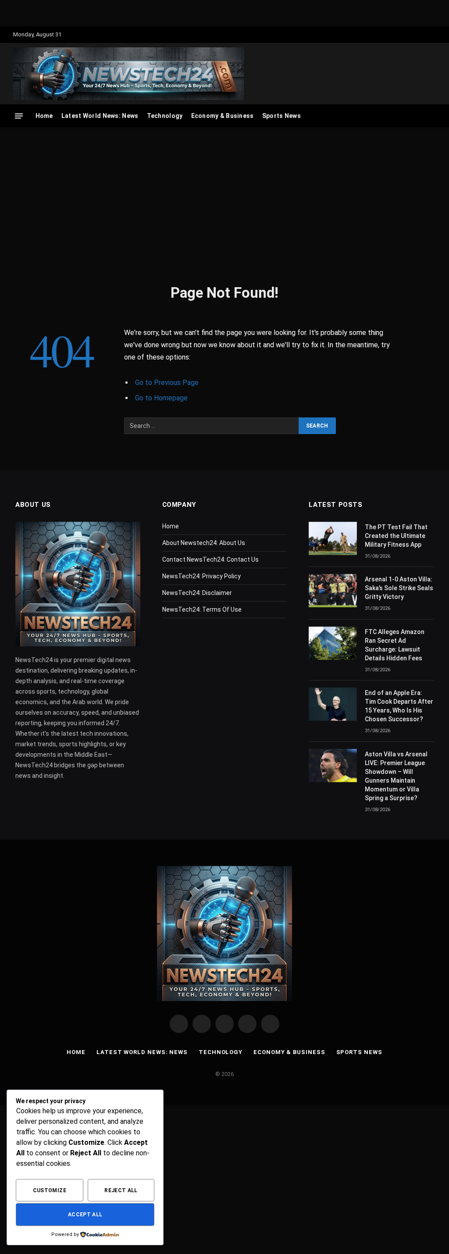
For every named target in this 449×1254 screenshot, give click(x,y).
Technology (165, 115)
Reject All (121, 1190)
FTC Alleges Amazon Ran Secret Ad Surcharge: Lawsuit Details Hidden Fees (394, 645)
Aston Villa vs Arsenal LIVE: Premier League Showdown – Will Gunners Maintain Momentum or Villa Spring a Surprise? (396, 776)
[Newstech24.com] (128, 73)
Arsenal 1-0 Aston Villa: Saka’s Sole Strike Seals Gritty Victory (399, 588)
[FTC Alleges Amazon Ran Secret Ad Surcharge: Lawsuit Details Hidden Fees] (333, 643)
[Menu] (19, 116)
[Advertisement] (224, 203)
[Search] (432, 116)
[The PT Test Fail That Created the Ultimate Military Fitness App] (333, 538)
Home (44, 115)
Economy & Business (222, 115)
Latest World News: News (99, 115)
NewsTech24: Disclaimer (197, 592)
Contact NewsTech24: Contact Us (210, 559)
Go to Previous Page (167, 382)
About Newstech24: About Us (203, 542)
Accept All (85, 1214)
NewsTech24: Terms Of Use (202, 609)
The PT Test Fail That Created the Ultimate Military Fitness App (396, 536)
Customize (49, 1190)
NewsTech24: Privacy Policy (201, 576)
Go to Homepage (161, 398)
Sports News (281, 115)
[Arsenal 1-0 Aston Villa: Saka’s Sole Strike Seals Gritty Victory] (333, 590)
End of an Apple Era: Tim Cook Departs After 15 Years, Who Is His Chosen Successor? (399, 706)
